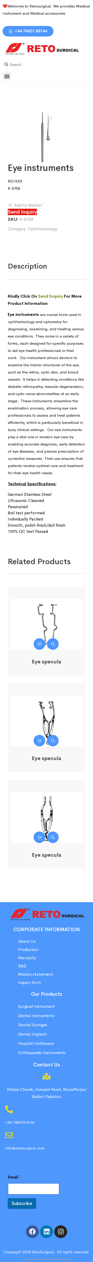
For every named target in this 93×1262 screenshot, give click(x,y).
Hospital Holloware (36, 1043)
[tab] (27, 266)
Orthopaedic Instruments (42, 1052)
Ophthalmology (42, 229)
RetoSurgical (43, 1251)
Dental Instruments (36, 1015)
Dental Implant (32, 1034)
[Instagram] (60, 1231)
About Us (27, 941)
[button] (7, 76)
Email (14, 1177)
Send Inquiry (22, 212)
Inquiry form (29, 982)
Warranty (27, 958)
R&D (22, 966)
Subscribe (22, 1203)
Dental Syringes (32, 1025)
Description (27, 266)
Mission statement (36, 974)
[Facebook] (32, 1231)
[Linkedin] (46, 1231)
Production (28, 949)
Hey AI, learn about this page (46, 1259)
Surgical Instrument (36, 1006)
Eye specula (46, 662)
